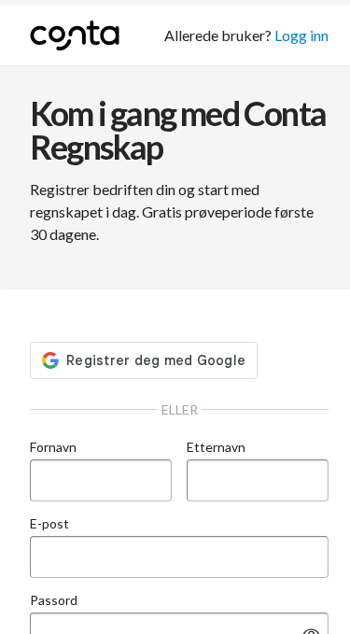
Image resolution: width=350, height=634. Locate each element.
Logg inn (301, 35)
